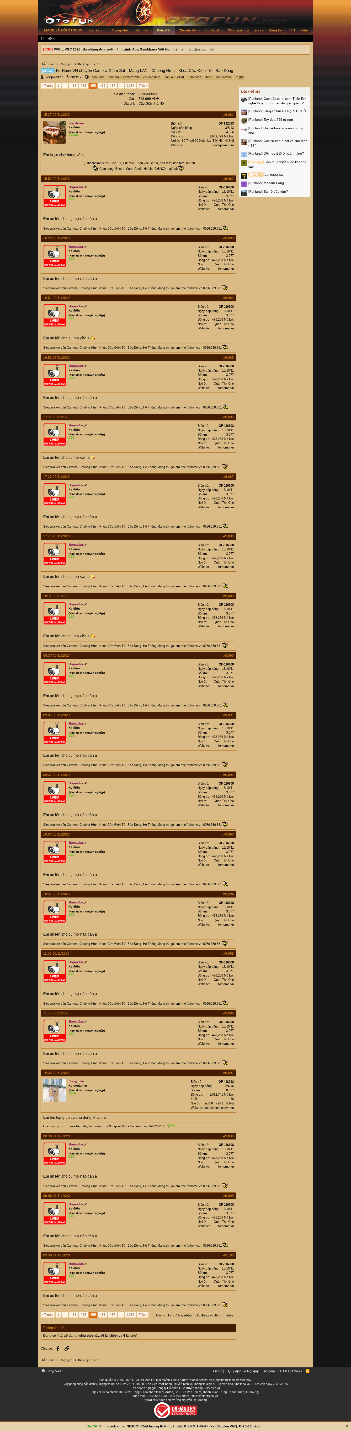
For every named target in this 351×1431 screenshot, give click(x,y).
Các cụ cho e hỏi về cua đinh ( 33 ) (277, 143)
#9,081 (228, 114)
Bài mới (141, 30)
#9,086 (228, 417)
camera (114, 77)
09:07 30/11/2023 (56, 715)
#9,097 (228, 1073)
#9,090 (228, 655)
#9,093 (228, 834)
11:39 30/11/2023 (56, 1013)
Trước (48, 85)
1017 (130, 85)
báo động (98, 77)
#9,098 (228, 1136)
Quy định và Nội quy (243, 1371)
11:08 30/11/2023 (56, 953)
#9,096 (228, 1013)
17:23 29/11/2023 (56, 477)
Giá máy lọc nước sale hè (61, 1126)
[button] (151, 30)
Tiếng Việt (53, 1371)
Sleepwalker (53, 77)
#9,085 (228, 357)
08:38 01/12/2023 (56, 1136)
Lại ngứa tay (266, 174)
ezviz (181, 77)
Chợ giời (235, 30)
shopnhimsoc (95, 163)
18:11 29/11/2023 (56, 596)
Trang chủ (120, 30)
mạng (240, 77)
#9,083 (228, 238)
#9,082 (228, 179)
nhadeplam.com (223, 145)
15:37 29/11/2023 (56, 114)
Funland (212, 30)
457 (112, 85)
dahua (169, 77)
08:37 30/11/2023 (56, 655)
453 (73, 85)
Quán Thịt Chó (224, 205)
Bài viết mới (251, 91)
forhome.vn (226, 209)
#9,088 (228, 536)
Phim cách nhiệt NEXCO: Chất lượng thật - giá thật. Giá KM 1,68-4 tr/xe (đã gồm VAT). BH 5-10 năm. (180, 1426)
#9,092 (228, 775)
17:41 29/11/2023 (56, 536)
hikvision (195, 77)
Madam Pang (266, 183)
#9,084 (228, 298)
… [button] (65, 85)
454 (83, 85)
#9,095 (228, 953)
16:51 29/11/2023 (56, 298)
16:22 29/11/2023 (56, 238)
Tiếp (142, 85)
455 (93, 85)
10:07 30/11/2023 (56, 834)
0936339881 (148, 94)
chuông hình (151, 77)
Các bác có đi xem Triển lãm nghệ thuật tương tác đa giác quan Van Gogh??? (277, 101)
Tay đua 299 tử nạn (270, 119)
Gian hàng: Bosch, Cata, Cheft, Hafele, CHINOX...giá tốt (138, 169)
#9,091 (228, 715)
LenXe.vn (97, 30)
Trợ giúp (268, 1371)
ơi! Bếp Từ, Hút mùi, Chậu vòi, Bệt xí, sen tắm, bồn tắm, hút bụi (150, 163)
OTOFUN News (290, 1371)
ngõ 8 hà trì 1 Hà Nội (219, 1103)
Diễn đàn (164, 30)
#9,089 (228, 596)
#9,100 (228, 1255)
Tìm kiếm (48, 38)
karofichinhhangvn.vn (219, 1107)
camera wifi (131, 77)
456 (103, 85)
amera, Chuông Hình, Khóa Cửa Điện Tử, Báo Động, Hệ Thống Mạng (117, 228)
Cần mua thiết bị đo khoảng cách (277, 164)
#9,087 (228, 477)
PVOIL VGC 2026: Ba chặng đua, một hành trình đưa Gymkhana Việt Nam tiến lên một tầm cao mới (134, 49)
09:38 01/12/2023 (56, 1255)
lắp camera (224, 77)
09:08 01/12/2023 (56, 1196)
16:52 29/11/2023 (56, 357)
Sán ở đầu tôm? (268, 191)
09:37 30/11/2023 (56, 775)
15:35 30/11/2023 (56, 1073)
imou (208, 77)
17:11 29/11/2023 (56, 417)
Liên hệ (218, 1371)
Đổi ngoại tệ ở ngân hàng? (276, 153)
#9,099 (228, 1196)
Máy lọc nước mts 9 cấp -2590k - (105, 1126)
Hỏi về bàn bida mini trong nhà (275, 130)
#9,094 (228, 894)
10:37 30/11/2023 (56, 894)
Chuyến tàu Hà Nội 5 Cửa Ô (277, 111)
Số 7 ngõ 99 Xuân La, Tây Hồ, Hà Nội (207, 140)
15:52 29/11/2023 (56, 179)
